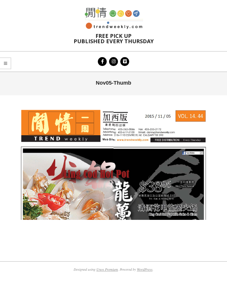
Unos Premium (107, 269)
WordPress (145, 269)
